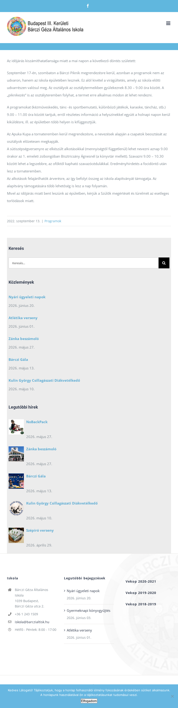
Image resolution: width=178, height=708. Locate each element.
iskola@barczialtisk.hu (32, 622)
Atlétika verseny (23, 317)
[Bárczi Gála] (16, 482)
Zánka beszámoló (24, 338)
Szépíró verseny (40, 530)
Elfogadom (89, 701)
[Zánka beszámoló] (16, 455)
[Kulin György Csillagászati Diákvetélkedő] (16, 509)
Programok (52, 221)
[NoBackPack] (16, 428)
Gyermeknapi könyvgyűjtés (88, 610)
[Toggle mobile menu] (168, 23)
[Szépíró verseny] (16, 536)
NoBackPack (37, 421)
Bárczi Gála (18, 359)
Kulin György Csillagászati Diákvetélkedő (44, 380)
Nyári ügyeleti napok (27, 297)
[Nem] (172, 696)
